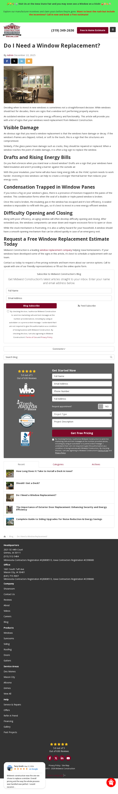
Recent (21, 464)
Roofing (8, 649)
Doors (7, 655)
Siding (7, 643)
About (7, 605)
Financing (8, 721)
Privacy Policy (46, 337)
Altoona (8, 682)
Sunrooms (9, 638)
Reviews (8, 599)
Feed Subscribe (88, 305)
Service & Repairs (12, 704)
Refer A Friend (11, 715)
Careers (7, 616)
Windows (8, 632)
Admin (10, 55)
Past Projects (10, 732)
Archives (96, 464)
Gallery (7, 726)
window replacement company (56, 249)
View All (7, 693)
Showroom (9, 588)
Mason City (9, 677)
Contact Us (9, 594)
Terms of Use (31, 337)
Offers (7, 710)
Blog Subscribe (31, 305)
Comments (58, 349)
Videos (7, 610)
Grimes (7, 688)
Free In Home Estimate (92, 30)
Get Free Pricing (82, 433)
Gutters (7, 660)
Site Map (65, 765)
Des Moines (10, 671)
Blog (6, 621)
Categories (58, 464)
